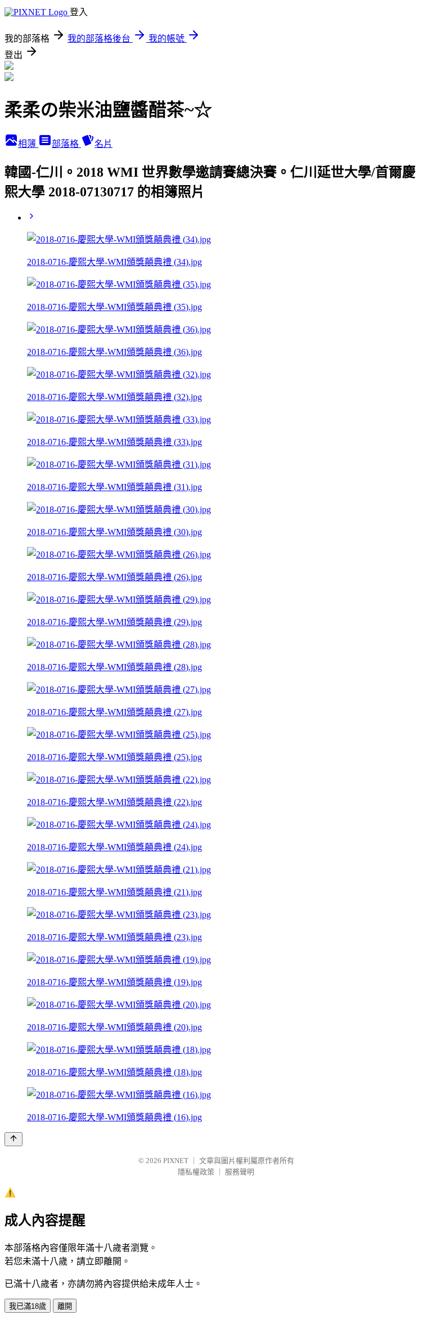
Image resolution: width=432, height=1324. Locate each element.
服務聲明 (239, 1172)
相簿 (28, 144)
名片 (103, 144)
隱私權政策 (196, 1172)
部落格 (66, 144)
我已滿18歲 (27, 1306)
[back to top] (13, 1139)
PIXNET (175, 1160)
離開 (64, 1306)
